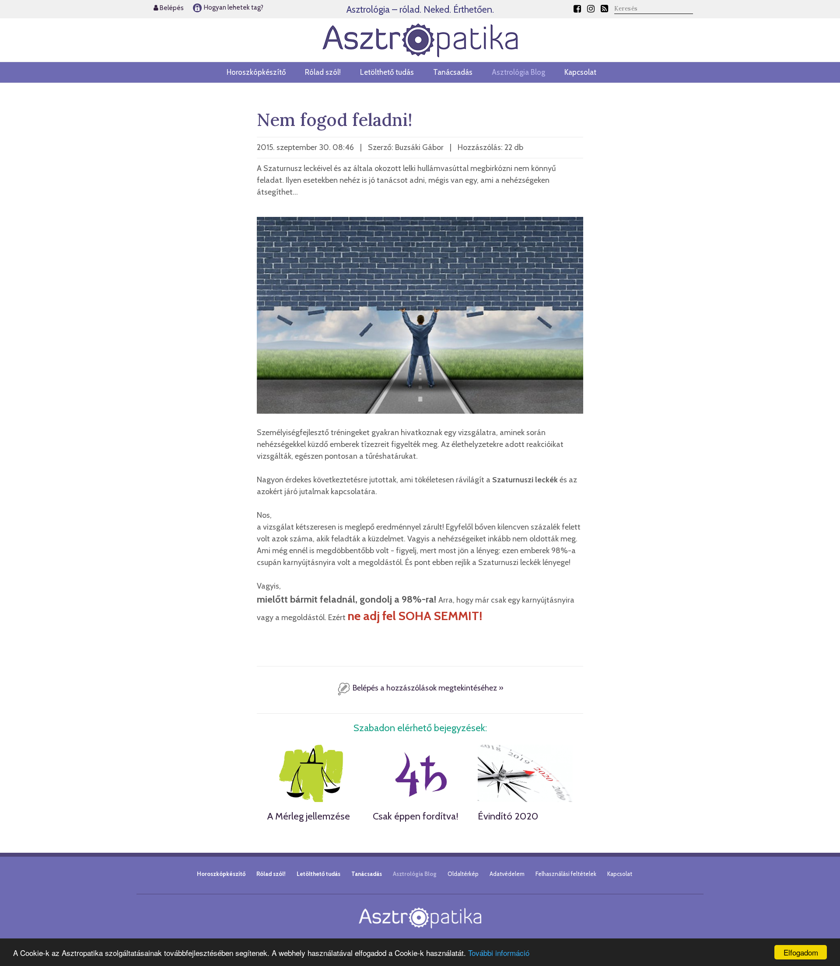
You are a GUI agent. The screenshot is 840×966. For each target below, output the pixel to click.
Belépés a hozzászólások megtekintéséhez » (427, 688)
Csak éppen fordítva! (415, 816)
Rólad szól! (323, 72)
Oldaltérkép (463, 873)
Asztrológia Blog (518, 72)
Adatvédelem (507, 873)
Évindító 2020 (508, 816)
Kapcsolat (580, 72)
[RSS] (604, 8)
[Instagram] (591, 8)
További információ (498, 952)
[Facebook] (577, 8)
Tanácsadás (452, 72)
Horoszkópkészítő (256, 72)
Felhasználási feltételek (566, 873)
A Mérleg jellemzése (308, 816)
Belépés (171, 8)
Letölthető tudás (387, 72)
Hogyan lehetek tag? (233, 7)
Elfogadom (801, 952)
